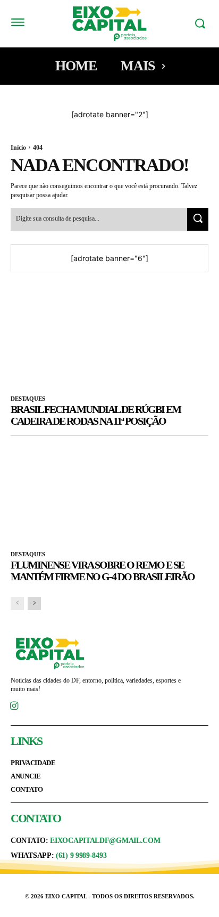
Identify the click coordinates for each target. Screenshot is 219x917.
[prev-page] (17, 603)
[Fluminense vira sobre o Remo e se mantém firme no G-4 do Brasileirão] (109, 490)
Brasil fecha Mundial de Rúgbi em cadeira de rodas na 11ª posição (96, 415)
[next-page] (34, 603)
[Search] (197, 219)
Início (18, 147)
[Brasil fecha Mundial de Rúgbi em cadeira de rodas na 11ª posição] (109, 335)
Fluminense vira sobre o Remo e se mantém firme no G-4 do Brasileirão (103, 570)
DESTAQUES (28, 398)
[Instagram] (14, 707)
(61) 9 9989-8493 (81, 855)
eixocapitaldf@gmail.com (105, 841)
